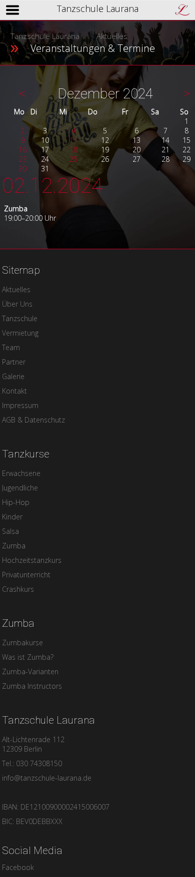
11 (74, 140)
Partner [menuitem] (14, 362)
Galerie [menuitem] (13, 376)
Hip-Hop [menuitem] (16, 502)
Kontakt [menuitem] (14, 391)
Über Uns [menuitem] (17, 304)
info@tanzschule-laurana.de (47, 778)
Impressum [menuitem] (20, 405)
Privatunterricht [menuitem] (26, 574)
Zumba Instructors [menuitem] (32, 686)
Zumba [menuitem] (14, 545)
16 (22, 149)
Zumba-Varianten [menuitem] (30, 671)
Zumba (16, 208)
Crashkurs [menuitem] (18, 589)
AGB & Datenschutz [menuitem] (33, 420)
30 (22, 168)
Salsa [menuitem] (10, 531)
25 (74, 159)
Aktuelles (112, 36)
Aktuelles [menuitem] (16, 289)
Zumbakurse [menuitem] (22, 642)
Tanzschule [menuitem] (20, 318)
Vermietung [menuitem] (20, 333)
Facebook (18, 867)
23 (22, 159)
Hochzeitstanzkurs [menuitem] (32, 560)
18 (74, 149)
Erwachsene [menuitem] (21, 473)
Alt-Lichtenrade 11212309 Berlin (33, 744)
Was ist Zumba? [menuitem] (28, 657)
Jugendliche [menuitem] (20, 487)
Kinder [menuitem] (12, 516)
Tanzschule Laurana (45, 36)
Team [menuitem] (11, 347)
